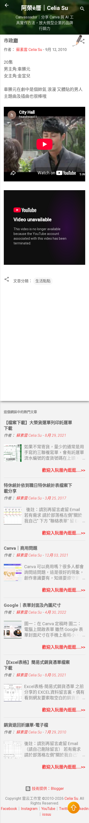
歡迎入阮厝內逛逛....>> (63, 470)
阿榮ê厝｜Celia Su (44, 8)
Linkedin (82, 808)
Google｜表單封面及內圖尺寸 (32, 605)
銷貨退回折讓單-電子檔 (26, 725)
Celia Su (71, 798)
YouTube (48, 808)
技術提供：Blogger (47, 788)
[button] (82, 42)
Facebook (9, 808)
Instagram (29, 808)
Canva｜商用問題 (20, 548)
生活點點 (43, 281)
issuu (46, 814)
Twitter (65, 808)
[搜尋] (82, 9)
